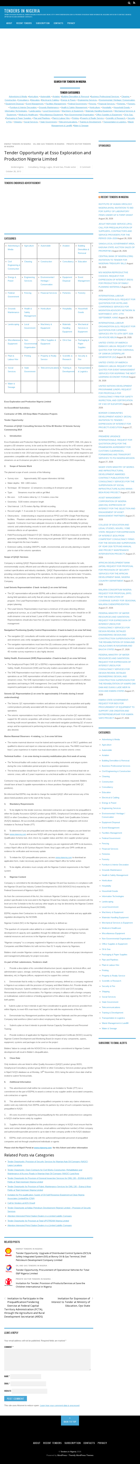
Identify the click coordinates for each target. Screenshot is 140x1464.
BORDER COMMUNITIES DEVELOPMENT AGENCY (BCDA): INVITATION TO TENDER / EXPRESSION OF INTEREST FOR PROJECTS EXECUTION (115, 420)
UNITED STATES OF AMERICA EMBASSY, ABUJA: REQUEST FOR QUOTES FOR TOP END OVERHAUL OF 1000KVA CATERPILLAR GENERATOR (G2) (116, 350)
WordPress (62, 1455)
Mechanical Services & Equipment (83, 328)
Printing (75, 118)
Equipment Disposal (15, 104)
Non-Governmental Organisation (79, 114)
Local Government (51, 111)
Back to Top (70, 1421)
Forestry (131, 104)
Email (7, 1383)
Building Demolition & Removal (83, 249)
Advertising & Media (18, 96)
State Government (48, 122)
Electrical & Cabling (50, 100)
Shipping (18, 122)
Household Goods (122, 107)
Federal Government (77, 104)
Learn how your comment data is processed (59, 1405)
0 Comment (85, 167)
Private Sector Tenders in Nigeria (33, 1279)
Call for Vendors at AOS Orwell (21, 1203)
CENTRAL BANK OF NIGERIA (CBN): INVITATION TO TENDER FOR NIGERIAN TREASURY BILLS (116, 260)
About (9, 23)
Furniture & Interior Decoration (23, 107)
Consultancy (23, 100)
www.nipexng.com (18, 834)
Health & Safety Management (74, 107)
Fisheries (121, 104)
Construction (10, 100)
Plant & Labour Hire (61, 118)
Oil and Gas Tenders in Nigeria (48, 144)
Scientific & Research (115, 118)
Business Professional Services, (105, 96)
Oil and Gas (58, 167)
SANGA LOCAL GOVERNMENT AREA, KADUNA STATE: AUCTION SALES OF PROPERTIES (117, 247)
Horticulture (95, 107)
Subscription (43, 23)
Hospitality (106, 107)
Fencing (92, 104)
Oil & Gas (128, 114)
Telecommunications (68, 122)
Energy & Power (68, 100)
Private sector (70, 167)
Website (7, 1390)
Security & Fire (108, 986)
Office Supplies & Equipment (109, 114)
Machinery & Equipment (72, 111)
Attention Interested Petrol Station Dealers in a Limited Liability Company (40, 1216)
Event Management (34, 104)
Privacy (71, 23)
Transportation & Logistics (114, 122)
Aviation (56, 96)
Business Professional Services (116, 766)
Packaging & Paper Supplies (18, 118)
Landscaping (35, 111)
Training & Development (90, 122)
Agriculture (33, 96)
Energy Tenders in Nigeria (17, 144)
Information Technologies (16, 111)
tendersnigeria (17, 167)
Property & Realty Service (92, 118)
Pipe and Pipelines (41, 118)
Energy (43, 167)
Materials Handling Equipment (99, 111)
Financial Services (106, 104)
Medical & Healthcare (28, 114)
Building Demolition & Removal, (75, 96)
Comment (8, 1346)
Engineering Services (87, 100)
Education (35, 100)
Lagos (49, 167)
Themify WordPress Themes (81, 1455)
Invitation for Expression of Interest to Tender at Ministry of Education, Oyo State (72, 1302)
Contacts (58, 23)
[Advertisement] (70, 54)
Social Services (31, 122)
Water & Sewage (81, 125)
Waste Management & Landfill (115, 1023)
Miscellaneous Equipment (51, 114)
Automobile (45, 96)
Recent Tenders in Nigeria (115, 197)
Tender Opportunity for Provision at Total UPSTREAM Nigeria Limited (38, 1221)
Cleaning (125, 96)
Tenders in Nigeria (68, 1452)
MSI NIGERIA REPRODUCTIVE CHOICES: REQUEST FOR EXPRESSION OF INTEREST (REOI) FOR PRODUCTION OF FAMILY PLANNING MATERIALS (116, 279)
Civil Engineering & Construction (14, 265)
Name (7, 1376)
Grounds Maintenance (49, 107)
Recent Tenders (24, 23)
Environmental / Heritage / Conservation (117, 100)
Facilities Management (56, 104)
